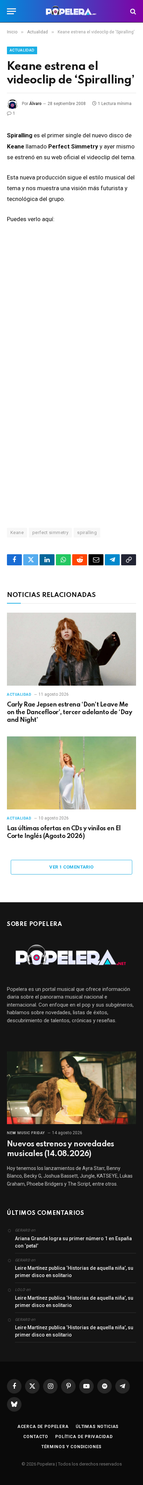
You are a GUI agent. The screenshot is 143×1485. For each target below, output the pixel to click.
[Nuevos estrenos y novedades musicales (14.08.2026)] (71, 1087)
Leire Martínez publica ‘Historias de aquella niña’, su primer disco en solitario (74, 1271)
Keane (17, 532)
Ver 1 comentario (71, 867)
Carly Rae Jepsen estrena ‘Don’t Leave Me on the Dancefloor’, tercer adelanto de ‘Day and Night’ (69, 712)
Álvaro (35, 103)
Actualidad (22, 50)
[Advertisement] (71, 433)
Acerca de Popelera (43, 1426)
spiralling (87, 532)
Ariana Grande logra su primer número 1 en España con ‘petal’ (73, 1242)
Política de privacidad (83, 1436)
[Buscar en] (132, 11)
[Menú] (11, 11)
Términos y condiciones (71, 1446)
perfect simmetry (50, 532)
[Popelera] (71, 11)
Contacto (35, 1436)
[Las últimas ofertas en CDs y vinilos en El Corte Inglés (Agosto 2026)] (71, 772)
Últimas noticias (97, 1426)
